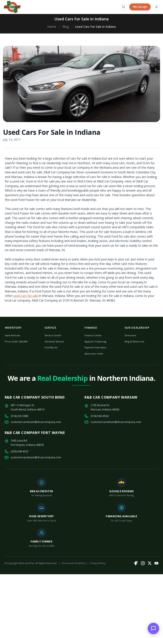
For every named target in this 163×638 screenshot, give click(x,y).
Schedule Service (54, 341)
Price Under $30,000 (16, 341)
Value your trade (93, 353)
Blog (65, 27)
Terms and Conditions (74, 563)
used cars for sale (25, 296)
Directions (130, 335)
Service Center (53, 335)
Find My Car (51, 347)
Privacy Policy (97, 563)
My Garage (140, 6)
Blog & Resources (134, 341)
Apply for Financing (95, 341)
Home (51, 27)
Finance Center (93, 335)
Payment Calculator (95, 347)
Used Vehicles (12, 335)
